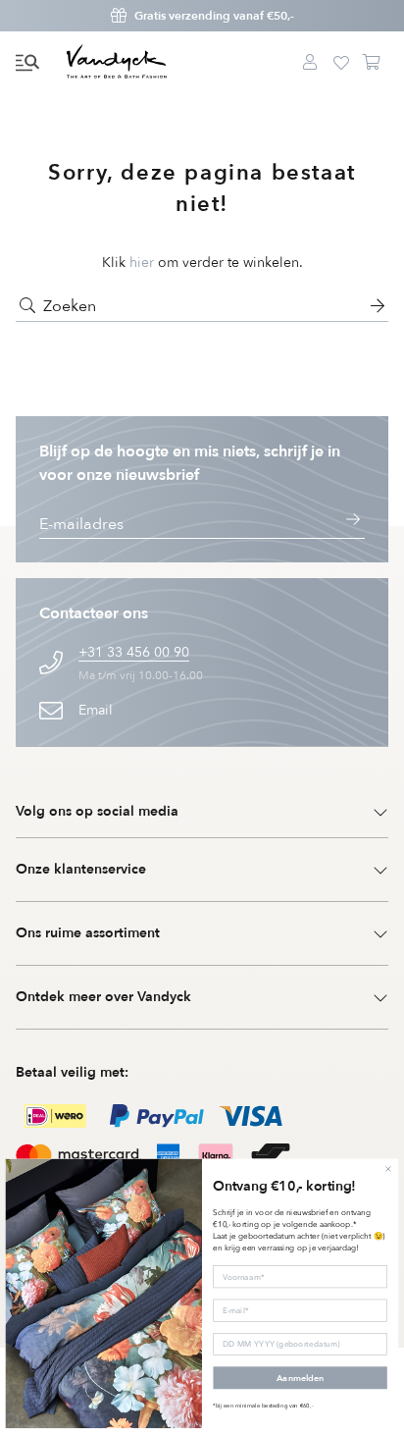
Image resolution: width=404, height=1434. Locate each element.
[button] (27, 62)
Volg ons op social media (97, 811)
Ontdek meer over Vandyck (103, 996)
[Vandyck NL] (117, 62)
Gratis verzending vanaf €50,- (214, 16)
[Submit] (27, 306)
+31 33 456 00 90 (133, 652)
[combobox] (202, 306)
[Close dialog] (387, 1168)
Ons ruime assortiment (88, 933)
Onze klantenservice (81, 869)
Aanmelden (300, 1377)
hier (141, 262)
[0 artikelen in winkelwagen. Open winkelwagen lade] (372, 62)
